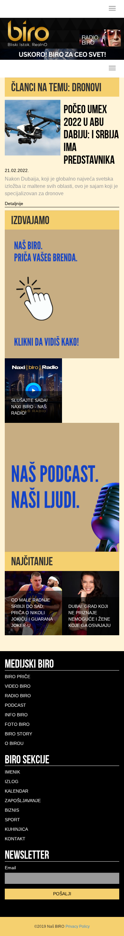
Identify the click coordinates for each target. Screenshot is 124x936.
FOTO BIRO (17, 724)
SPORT (12, 819)
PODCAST (15, 705)
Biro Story (18, 733)
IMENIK (12, 771)
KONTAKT (15, 838)
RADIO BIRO (18, 695)
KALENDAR (16, 791)
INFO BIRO (16, 714)
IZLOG (11, 781)
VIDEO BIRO (18, 686)
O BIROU (14, 743)
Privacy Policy (77, 926)
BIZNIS (12, 810)
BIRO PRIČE (17, 676)
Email (10, 867)
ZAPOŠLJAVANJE (23, 800)
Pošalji (62, 893)
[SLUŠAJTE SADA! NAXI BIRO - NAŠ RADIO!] (33, 390)
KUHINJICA (16, 829)
